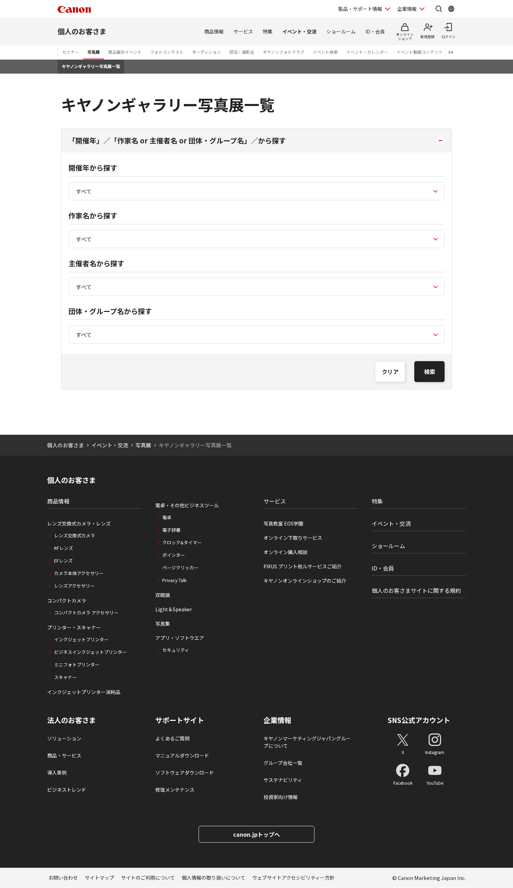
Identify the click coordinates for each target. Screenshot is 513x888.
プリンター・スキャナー (74, 627)
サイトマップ (99, 877)
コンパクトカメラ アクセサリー (86, 612)
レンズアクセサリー (74, 585)
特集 (268, 31)
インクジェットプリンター (81, 639)
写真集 (162, 623)
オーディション (206, 52)
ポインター (173, 555)
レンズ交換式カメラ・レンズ (79, 523)
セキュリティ (175, 650)
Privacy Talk (174, 580)
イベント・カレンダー (367, 52)
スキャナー (65, 677)
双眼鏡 (162, 594)
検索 (429, 371)
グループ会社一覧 (282, 762)
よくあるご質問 (172, 738)
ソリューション (64, 738)
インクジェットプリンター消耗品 (83, 691)
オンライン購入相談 (285, 552)
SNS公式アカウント (419, 720)
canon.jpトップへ (256, 834)
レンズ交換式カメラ (74, 535)
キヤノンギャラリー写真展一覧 (91, 66)
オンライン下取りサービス (292, 537)
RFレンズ (63, 548)
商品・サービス (64, 755)
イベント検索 (325, 52)
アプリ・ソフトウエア (179, 637)
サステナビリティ (282, 779)
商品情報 (214, 31)
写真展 (93, 52)
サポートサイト (179, 720)
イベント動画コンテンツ (419, 52)
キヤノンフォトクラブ (283, 52)
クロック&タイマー (182, 542)
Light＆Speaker (173, 609)
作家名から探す (92, 215)
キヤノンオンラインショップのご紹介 (304, 580)
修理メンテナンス (174, 789)
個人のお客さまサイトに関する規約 (416, 590)
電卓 (166, 517)
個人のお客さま (82, 31)
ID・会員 (375, 31)
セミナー (70, 52)
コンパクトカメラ (66, 600)
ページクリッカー (180, 567)
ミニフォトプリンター (76, 664)
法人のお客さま (71, 720)
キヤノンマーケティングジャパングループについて (307, 742)
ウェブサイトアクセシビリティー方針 (293, 877)
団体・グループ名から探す (110, 311)
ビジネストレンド (66, 789)
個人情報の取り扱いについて (213, 877)
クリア (390, 371)
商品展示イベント (125, 52)
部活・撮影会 (241, 52)
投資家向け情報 (280, 796)
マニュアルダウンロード (182, 755)
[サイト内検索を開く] (438, 9)
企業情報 (407, 8)
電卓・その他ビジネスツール (187, 505)
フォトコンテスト (167, 52)
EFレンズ (63, 560)
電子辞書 (171, 530)
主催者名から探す (96, 263)
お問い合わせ (63, 877)
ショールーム (341, 31)
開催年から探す (92, 168)
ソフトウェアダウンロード (184, 772)
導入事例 (57, 772)
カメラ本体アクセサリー (79, 573)
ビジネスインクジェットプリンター (90, 652)
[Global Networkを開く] (451, 9)
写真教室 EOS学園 (283, 523)
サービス (243, 31)
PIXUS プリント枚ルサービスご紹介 (302, 566)
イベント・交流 (299, 31)
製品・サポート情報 (360, 8)
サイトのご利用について (148, 877)
